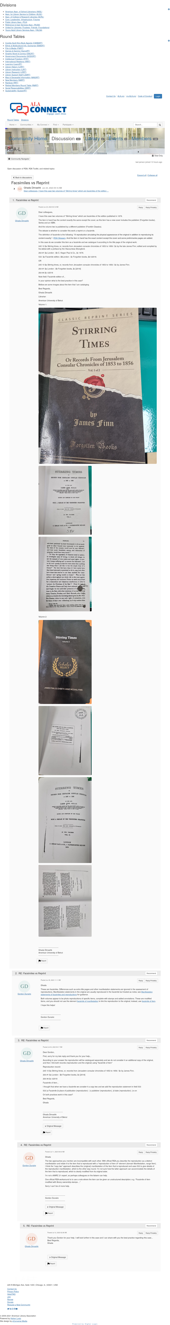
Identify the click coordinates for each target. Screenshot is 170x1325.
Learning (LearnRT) (13, 64)
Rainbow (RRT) (11, 82)
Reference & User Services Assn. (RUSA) (22, 24)
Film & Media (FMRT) (14, 48)
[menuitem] (111, 95)
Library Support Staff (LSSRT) (17, 74)
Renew (10, 1299)
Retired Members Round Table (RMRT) (22, 85)
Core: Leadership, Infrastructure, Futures (22, 19)
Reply (141, 207)
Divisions (25, 119)
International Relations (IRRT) (17, 61)
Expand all (141, 175)
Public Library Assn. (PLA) (16, 22)
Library (94, 138)
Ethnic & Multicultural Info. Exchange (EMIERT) (25, 45)
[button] (12, 124)
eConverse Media (19, 1321)
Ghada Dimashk (22, 220)
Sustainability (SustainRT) (16, 90)
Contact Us (111, 96)
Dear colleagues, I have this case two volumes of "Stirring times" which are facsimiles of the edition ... (66, 191)
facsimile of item (148, 1001)
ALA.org (121, 96)
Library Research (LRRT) (16, 72)
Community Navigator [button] (19, 158)
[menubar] (130, 95)
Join (9, 1296)
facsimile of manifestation (87, 1001)
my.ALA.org (131, 96)
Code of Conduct (145, 96)
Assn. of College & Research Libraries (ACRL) (24, 17)
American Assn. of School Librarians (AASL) (23, 11)
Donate (10, 1302)
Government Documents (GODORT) (20, 56)
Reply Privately (151, 207)
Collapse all (152, 175)
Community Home (28, 138)
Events (117, 138)
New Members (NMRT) (15, 80)
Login (158, 96)
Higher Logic (15, 1318)
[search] (160, 124)
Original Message (53, 1126)
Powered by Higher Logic (85, 1324)
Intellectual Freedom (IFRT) (17, 59)
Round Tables (13, 119)
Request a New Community (18, 1304)
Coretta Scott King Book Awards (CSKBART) (24, 43)
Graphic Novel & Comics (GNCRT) (19, 53)
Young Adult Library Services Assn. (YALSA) (23, 30)
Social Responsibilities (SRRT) (18, 88)
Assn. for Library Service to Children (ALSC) (23, 14)
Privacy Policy (13, 1291)
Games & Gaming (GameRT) (17, 51)
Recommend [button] (151, 200)
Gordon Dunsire (24, 993)
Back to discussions (23, 177)
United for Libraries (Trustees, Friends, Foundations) (27, 27)
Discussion (66, 138)
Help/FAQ (11, 1294)
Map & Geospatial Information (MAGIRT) (22, 77)
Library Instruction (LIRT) (15, 69)
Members (144, 138)
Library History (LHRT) (14, 66)
